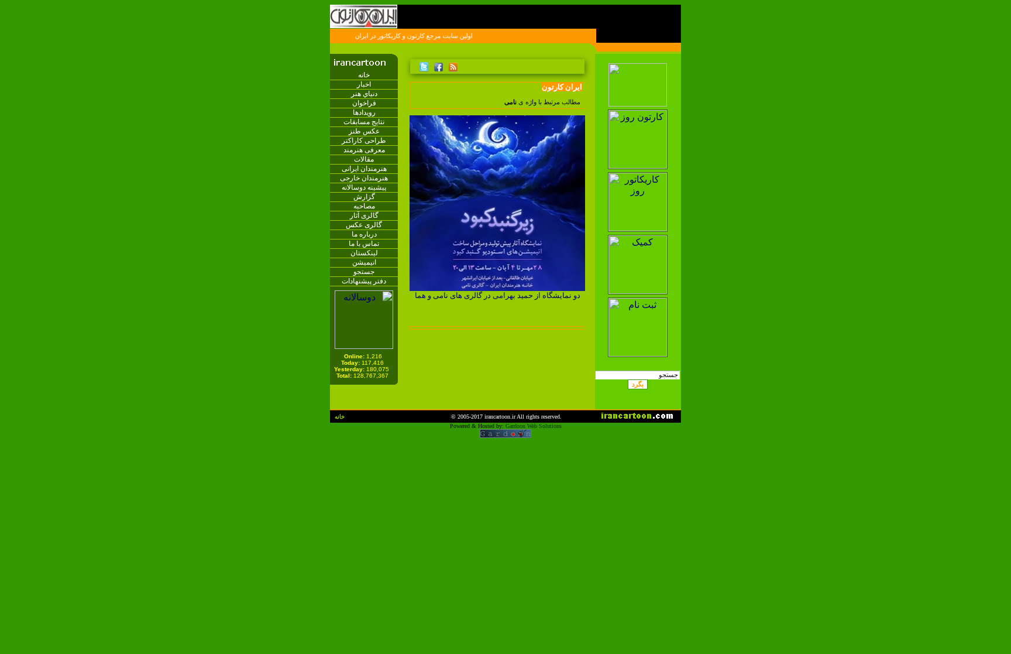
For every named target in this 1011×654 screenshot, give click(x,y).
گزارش (364, 197)
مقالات (364, 159)
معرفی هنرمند (364, 150)
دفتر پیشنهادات (364, 281)
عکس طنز (364, 131)
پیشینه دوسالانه (364, 187)
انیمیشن (364, 262)
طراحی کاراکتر (364, 140)
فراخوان (364, 103)
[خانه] (578, 65)
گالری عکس (364, 225)
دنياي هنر (364, 94)
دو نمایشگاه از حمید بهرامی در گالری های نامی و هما (497, 295)
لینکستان (364, 253)
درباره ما (364, 234)
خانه (364, 75)
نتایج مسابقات (363, 122)
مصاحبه (364, 206)
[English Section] (637, 60)
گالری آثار (364, 215)
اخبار (364, 84)
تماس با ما (364, 243)
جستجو (363, 272)
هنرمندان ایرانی (364, 169)
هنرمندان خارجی (364, 178)
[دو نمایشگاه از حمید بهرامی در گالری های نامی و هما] (497, 288)
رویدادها (364, 112)
